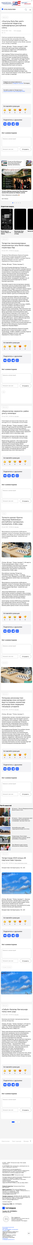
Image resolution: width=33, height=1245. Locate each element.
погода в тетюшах (7, 967)
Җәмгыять (5, 17)
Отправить (25, 149)
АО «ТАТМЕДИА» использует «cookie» (10, 1230)
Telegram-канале (18, 83)
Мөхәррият (27, 1141)
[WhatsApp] (17, 124)
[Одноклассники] (9, 124)
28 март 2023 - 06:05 (6, 863)
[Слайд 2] (14, 202)
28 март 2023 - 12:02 (6, 416)
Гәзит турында (16, 1141)
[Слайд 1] (12, 202)
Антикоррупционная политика (8, 1227)
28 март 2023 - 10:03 (6, 527)
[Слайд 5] (20, 202)
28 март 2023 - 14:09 (6, 250)
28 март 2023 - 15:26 (6, 30)
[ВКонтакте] (5, 124)
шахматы (5, 662)
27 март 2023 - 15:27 (6, 1014)
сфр (3, 392)
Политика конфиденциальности (8, 1239)
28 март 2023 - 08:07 (6, 709)
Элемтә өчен (6, 1141)
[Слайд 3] (16, 202)
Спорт (4, 513)
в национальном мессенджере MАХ (14, 90)
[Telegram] (13, 124)
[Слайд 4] (18, 202)
